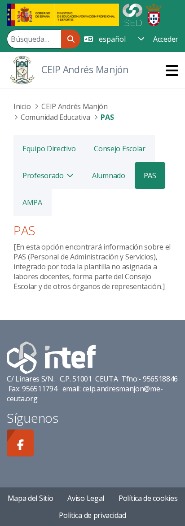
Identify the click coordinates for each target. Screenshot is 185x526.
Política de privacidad (92, 515)
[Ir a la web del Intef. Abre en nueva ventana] (51, 357)
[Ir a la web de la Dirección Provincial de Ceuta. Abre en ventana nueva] (154, 14)
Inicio (22, 106)
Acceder (165, 39)
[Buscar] (70, 39)
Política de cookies (148, 498)
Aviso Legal (85, 498)
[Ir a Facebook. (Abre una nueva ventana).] (20, 443)
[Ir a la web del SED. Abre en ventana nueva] (132, 14)
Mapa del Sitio (30, 498)
